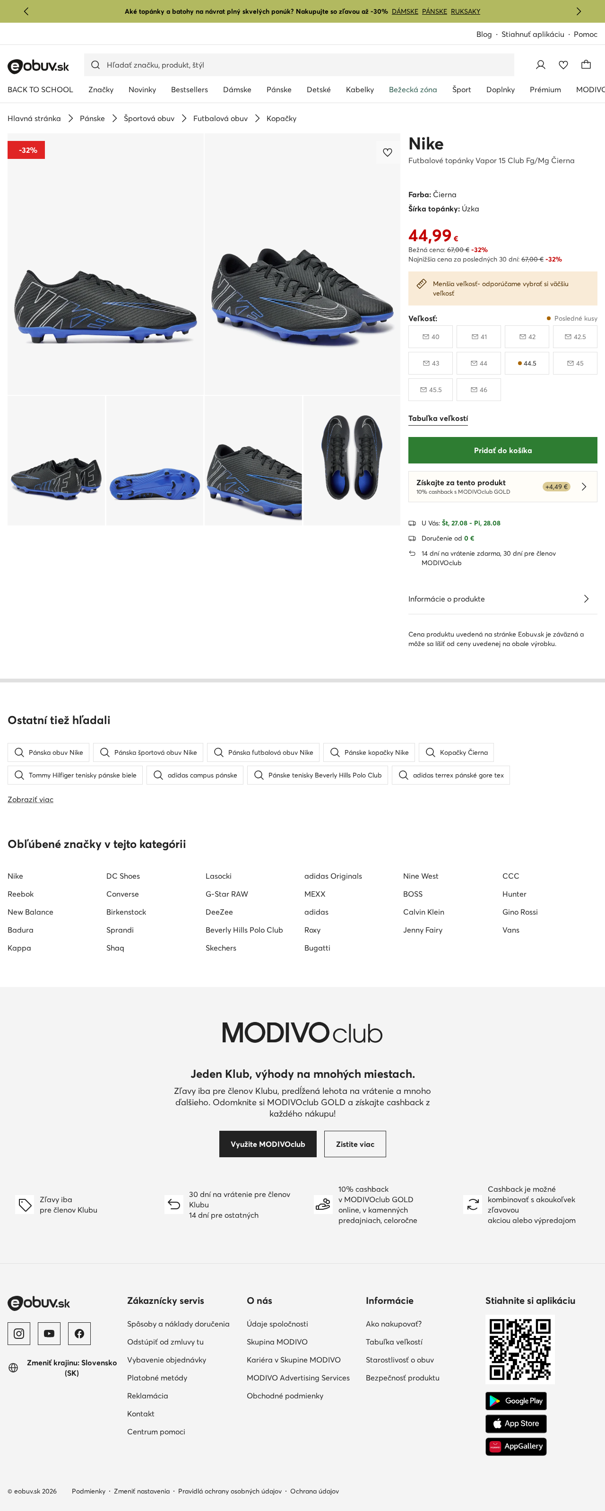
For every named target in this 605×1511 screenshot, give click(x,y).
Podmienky (88, 1491)
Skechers (221, 947)
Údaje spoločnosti (277, 1323)
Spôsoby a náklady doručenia (178, 1323)
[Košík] (586, 64)
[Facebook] (79, 1333)
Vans (510, 930)
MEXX (315, 894)
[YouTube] (49, 1333)
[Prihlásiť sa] (540, 64)
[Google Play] (516, 1401)
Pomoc (585, 34)
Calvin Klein (423, 912)
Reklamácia (147, 1395)
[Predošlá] (26, 11)
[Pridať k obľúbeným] (388, 152)
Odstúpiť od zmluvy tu (165, 1341)
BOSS (413, 894)
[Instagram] (19, 1333)
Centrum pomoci (156, 1431)
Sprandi (120, 930)
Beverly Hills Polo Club (244, 930)
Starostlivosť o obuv (400, 1359)
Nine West (421, 876)
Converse (122, 894)
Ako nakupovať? (394, 1323)
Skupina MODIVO (277, 1341)
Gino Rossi (520, 912)
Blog (484, 34)
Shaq (115, 947)
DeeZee (219, 912)
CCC (510, 876)
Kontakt (141, 1413)
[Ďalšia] (578, 11)
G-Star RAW (227, 894)
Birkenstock (126, 912)
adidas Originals (333, 876)
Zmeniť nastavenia (142, 1491)
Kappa (19, 947)
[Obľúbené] (563, 64)
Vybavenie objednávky (166, 1359)
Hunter (514, 894)
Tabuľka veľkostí (394, 1341)
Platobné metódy (157, 1377)
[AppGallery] (516, 1446)
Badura (21, 930)
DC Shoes (123, 876)
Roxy (312, 930)
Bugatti (317, 947)
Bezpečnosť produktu (403, 1377)
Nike (426, 143)
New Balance (30, 912)
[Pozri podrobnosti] (586, 598)
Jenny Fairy (422, 930)
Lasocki (219, 876)
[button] (106, 264)
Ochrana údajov (314, 1491)
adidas (316, 912)
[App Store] (516, 1424)
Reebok (21, 894)
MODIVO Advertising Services (298, 1377)
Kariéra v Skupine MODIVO (294, 1359)
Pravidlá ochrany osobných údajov (230, 1491)
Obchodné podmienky (285, 1395)
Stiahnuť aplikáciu (532, 34)
